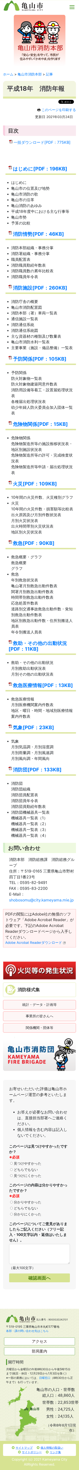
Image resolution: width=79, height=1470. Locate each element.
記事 (49, 74)
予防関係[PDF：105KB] (39, 359)
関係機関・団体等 (39, 1028)
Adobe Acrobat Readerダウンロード (33, 943)
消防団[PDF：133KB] (37, 770)
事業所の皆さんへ (39, 1016)
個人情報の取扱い (52, 1447)
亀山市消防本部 (30, 74)
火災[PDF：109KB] (35, 484)
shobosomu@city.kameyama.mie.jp (41, 900)
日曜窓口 (44, 1377)
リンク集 (55, 1452)
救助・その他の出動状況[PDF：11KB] (38, 646)
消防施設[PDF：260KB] (40, 288)
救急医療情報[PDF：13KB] (43, 685)
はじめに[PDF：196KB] (40, 169)
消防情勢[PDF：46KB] (38, 234)
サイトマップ (24, 1447)
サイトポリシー (32, 1452)
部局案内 (39, 1351)
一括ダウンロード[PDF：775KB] (42, 142)
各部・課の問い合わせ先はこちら (27, 1330)
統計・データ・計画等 (39, 1005)
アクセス (39, 1341)
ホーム (8, 74)
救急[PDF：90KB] (33, 543)
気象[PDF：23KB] (33, 727)
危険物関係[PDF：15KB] (40, 424)
